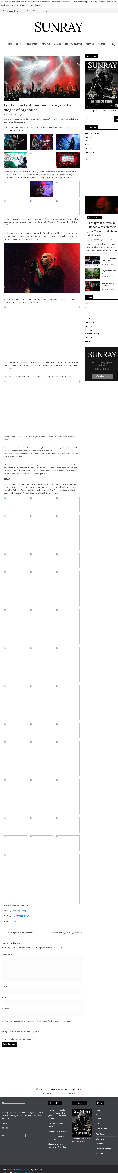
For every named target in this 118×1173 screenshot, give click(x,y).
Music (87, 141)
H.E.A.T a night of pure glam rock (19, 932)
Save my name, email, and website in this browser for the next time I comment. (38, 1021)
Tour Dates (32, 44)
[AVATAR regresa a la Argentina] (92, 286)
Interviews (45, 44)
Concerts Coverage (73, 44)
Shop (18, 44)
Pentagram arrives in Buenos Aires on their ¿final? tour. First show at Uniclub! (102, 229)
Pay (89, 314)
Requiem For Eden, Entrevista (109, 259)
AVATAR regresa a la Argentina (40, 11)
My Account (92, 318)
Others (87, 145)
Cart (89, 310)
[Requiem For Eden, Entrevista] (92, 261)
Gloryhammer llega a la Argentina (64, 932)
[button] (22, 44)
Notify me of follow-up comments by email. (21, 1031)
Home (10, 44)
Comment (7, 954)
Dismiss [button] (37, 5)
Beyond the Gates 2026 (109, 272)
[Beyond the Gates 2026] (92, 273)
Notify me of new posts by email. (16, 1039)
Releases (57, 44)
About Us (90, 44)
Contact (101, 44)
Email (5, 997)
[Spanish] (8, 1128)
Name (5, 986)
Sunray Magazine (21, 115)
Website (5, 1008)
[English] (4, 1128)
